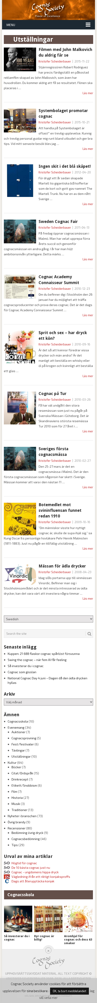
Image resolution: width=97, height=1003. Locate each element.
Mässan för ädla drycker (62, 566)
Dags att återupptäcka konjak (33, 881)
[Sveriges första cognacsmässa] (20, 459)
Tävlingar (18, 750)
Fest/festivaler (23, 744)
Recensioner (16, 828)
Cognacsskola (18, 721)
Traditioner (19, 810)
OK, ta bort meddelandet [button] (69, 991)
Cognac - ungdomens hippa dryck (35, 872)
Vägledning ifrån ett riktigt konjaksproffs (41, 877)
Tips (15, 845)
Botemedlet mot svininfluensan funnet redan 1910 (60, 510)
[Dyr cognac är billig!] (48, 919)
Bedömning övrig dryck (27, 833)
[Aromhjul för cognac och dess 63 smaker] (78, 919)
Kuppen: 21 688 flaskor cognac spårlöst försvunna (44, 654)
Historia (17, 798)
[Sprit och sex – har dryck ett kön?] (20, 347)
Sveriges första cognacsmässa (53, 451)
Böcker (16, 767)
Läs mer (88, 93)
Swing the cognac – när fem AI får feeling (37, 660)
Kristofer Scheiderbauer (55, 61)
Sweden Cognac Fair (58, 221)
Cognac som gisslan (22, 672)
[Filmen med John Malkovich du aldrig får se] (20, 59)
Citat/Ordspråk (22, 773)
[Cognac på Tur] (20, 408)
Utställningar (21, 756)
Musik (16, 804)
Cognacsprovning (24, 738)
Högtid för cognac (24, 863)
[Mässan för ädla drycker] (20, 574)
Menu (11, 25)
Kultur (12, 762)
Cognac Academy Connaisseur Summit (59, 279)
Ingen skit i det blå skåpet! (65, 166)
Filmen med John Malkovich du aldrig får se (65, 52)
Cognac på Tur (53, 393)
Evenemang (16, 727)
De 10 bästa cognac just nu (31, 867)
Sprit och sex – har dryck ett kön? (63, 335)
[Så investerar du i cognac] (18, 919)
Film (14, 791)
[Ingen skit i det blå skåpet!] (20, 180)
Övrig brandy (16, 822)
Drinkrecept (20, 779)
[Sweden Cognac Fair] (20, 231)
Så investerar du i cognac (26, 666)
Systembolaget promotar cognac (63, 113)
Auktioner (18, 732)
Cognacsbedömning (26, 839)
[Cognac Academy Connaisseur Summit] (20, 287)
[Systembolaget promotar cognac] (20, 120)
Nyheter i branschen (22, 816)
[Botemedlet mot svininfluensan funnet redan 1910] (20, 519)
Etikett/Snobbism (24, 785)
